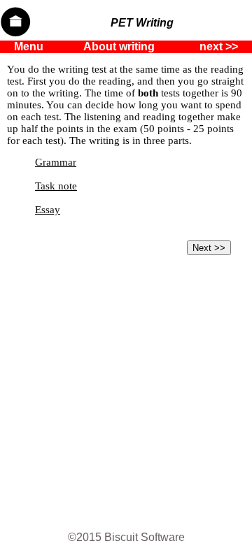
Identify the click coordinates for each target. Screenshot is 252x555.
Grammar (55, 162)
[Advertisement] (126, 394)
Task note (56, 186)
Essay (47, 209)
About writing (119, 46)
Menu (28, 46)
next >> (219, 46)
